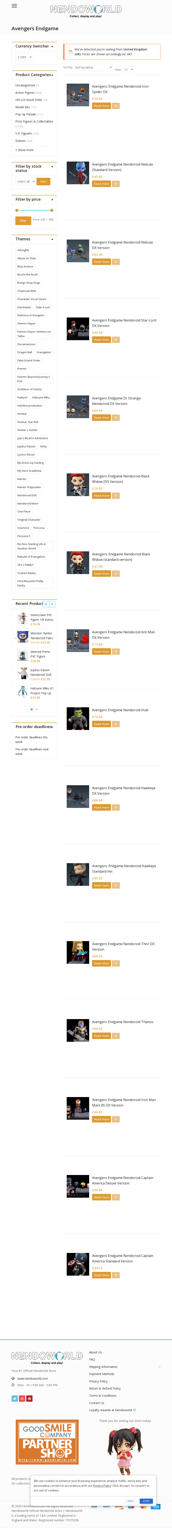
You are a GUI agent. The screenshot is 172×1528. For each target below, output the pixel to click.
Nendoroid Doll (26, 495)
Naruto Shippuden (29, 487)
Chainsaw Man (26, 291)
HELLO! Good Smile (28, 100)
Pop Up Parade (25, 114)
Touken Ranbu (26, 573)
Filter (43, 181)
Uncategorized (25, 85)
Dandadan (24, 307)
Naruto (21, 479)
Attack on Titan (26, 258)
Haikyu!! (22, 397)
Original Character (28, 520)
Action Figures (25, 93)
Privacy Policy (98, 1381)
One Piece (23, 511)
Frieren (21, 368)
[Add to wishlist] (116, 106)
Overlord (23, 528)
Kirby (43, 446)
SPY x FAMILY (25, 565)
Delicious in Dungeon (30, 315)
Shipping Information (103, 1367)
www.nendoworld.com (32, 1378)
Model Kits (22, 107)
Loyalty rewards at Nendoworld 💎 (112, 1410)
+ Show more (24, 150)
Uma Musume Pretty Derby (30, 583)
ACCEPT (146, 1501)
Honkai (21, 414)
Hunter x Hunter (27, 430)
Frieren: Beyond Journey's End (33, 379)
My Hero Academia (29, 471)
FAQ (92, 1359)
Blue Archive (25, 266)
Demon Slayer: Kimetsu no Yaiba (34, 334)
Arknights (23, 250)
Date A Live (43, 307)
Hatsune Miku (41, 397)
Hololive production (29, 405)
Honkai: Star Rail (27, 422)
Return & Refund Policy (105, 1388)
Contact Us (96, 1403)
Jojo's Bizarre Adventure (32, 438)
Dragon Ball (24, 352)
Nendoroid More (27, 503)
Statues (20, 141)
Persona (39, 528)
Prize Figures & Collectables (34, 121)
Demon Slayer (26, 323)
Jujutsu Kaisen (26, 446)
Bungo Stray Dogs (28, 283)
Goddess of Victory (29, 389)
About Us (95, 1352)
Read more (101, 106)
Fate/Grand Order (28, 360)
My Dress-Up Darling (30, 463)
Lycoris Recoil (25, 454)
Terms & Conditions (102, 1396)
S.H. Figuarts (23, 133)
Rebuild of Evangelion (31, 557)
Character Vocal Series (31, 299)
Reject (131, 1501)
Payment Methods (101, 1374)
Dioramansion (26, 344)
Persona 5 (23, 536)
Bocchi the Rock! (27, 274)
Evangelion (44, 352)
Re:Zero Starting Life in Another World (31, 546)
